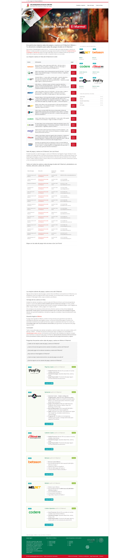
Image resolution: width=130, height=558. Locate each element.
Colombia (71, 541)
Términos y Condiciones (83, 556)
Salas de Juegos (29, 535)
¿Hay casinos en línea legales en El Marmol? (38, 353)
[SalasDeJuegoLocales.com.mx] (39, 5)
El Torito (91, 105)
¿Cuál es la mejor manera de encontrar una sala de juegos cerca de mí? (45, 357)
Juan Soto (91, 96)
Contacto (101, 556)
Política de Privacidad (72, 556)
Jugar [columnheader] (72, 62)
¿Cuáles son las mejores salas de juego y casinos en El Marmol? (43, 343)
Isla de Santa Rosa (91, 101)
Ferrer (91, 99)
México (28, 51)
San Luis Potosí (42, 535)
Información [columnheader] (38, 62)
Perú (70, 544)
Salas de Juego (90, 5)
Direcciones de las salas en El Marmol (43, 176)
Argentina (71, 542)
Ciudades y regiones (80, 5)
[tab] (51, 343)
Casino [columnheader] (28, 62)
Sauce (91, 103)
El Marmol (62, 367)
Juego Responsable (94, 556)
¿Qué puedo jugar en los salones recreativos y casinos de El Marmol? (44, 350)
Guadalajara (29, 52)
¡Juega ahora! (73, 66)
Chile (70, 545)
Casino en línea (99, 5)
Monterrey (36, 52)
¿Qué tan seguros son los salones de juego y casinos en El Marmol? (44, 360)
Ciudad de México (71, 51)
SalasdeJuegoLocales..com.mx (33, 333)
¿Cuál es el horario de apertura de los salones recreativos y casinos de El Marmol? (48, 347)
